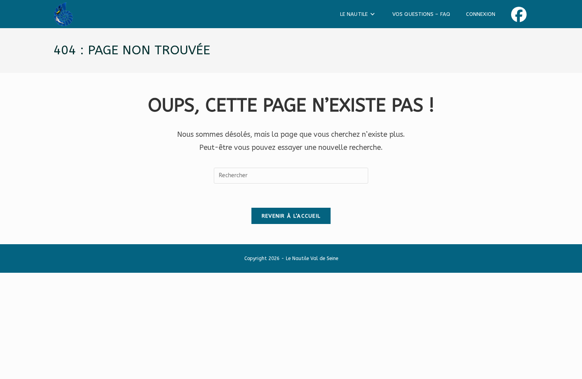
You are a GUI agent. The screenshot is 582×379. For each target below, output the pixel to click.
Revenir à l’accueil (291, 216)
